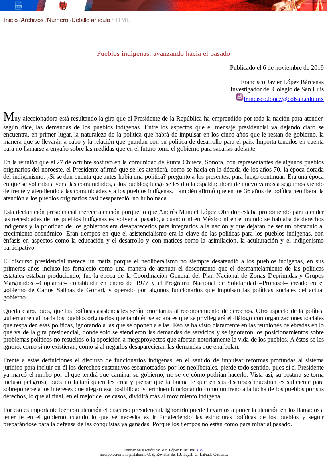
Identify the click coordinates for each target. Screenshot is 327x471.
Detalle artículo (91, 19)
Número (58, 19)
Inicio (11, 19)
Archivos (33, 19)
